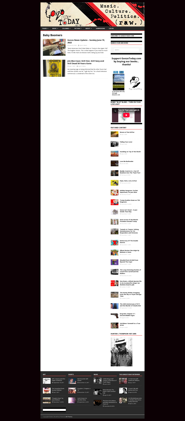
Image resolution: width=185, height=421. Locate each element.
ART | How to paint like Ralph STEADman (58, 379)
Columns (65, 28)
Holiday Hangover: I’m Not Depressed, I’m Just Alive (129, 191)
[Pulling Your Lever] (114, 146)
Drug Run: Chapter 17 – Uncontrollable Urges (128, 314)
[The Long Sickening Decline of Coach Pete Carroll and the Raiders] (114, 274)
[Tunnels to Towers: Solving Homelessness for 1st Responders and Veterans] (114, 233)
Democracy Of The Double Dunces (129, 241)
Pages (44, 28)
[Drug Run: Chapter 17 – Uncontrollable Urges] (114, 317)
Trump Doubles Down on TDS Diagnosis (130, 201)
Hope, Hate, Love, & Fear (128, 181)
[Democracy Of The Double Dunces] (114, 244)
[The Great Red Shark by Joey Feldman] (47, 392)
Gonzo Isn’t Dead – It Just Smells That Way (128, 211)
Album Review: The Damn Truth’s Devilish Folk (109, 391)
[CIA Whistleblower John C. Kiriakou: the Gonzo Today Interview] (123, 402)
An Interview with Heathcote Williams (134, 379)
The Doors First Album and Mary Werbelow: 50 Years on (110, 402)
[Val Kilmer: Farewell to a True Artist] (114, 327)
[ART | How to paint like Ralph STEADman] (47, 383)
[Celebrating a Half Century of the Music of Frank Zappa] (97, 383)
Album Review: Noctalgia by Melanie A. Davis (129, 251)
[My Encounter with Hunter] (72, 383)
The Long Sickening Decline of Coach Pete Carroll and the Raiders (130, 271)
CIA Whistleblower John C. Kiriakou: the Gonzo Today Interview (135, 399)
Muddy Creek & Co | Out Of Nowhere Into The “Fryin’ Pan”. (130, 172)
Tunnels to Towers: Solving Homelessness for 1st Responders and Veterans (129, 231)
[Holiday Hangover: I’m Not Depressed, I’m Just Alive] (114, 194)
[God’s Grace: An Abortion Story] (72, 402)
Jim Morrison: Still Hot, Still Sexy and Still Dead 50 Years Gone (85, 62)
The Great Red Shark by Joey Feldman (58, 389)
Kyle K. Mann (83, 45)
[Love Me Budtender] (114, 165)
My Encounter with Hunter (82, 379)
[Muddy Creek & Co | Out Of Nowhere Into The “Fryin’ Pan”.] (114, 175)
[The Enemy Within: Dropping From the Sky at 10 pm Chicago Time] (114, 296)
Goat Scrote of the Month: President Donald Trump (129, 220)
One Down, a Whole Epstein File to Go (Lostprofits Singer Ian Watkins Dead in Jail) (131, 283)
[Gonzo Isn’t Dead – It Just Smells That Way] (114, 214)
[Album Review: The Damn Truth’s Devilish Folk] (97, 394)
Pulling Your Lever (126, 142)
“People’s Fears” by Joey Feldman (57, 399)
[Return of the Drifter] (114, 136)
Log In (111, 28)
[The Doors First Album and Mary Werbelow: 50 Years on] (97, 405)
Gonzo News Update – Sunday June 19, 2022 (86, 41)
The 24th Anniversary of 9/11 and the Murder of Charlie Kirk (130, 305)
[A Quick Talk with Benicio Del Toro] (123, 392)
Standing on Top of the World (130, 152)
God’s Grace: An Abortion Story (82, 399)
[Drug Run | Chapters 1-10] (72, 392)
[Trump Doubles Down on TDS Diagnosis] (114, 204)
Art (44, 374)
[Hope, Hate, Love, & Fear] (114, 185)
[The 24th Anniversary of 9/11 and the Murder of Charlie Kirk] (114, 308)
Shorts (71, 374)
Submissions (100, 28)
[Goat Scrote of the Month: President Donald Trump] (114, 223)
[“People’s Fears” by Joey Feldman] (47, 402)
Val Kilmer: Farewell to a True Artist (130, 324)
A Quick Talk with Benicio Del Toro (133, 389)
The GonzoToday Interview (129, 374)
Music (54, 28)
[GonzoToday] (92, 25)
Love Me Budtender (127, 161)
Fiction (77, 28)
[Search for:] (126, 50)
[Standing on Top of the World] (114, 155)
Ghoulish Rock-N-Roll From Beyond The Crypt (129, 261)
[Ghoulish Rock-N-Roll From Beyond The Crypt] (114, 264)
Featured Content (118, 128)
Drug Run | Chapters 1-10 (84, 389)
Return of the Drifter (127, 132)
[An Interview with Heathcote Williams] (123, 383)
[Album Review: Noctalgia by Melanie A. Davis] (114, 254)
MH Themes (69, 417)
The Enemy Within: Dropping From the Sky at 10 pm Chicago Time (130, 294)
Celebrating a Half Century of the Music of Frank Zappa (109, 380)
